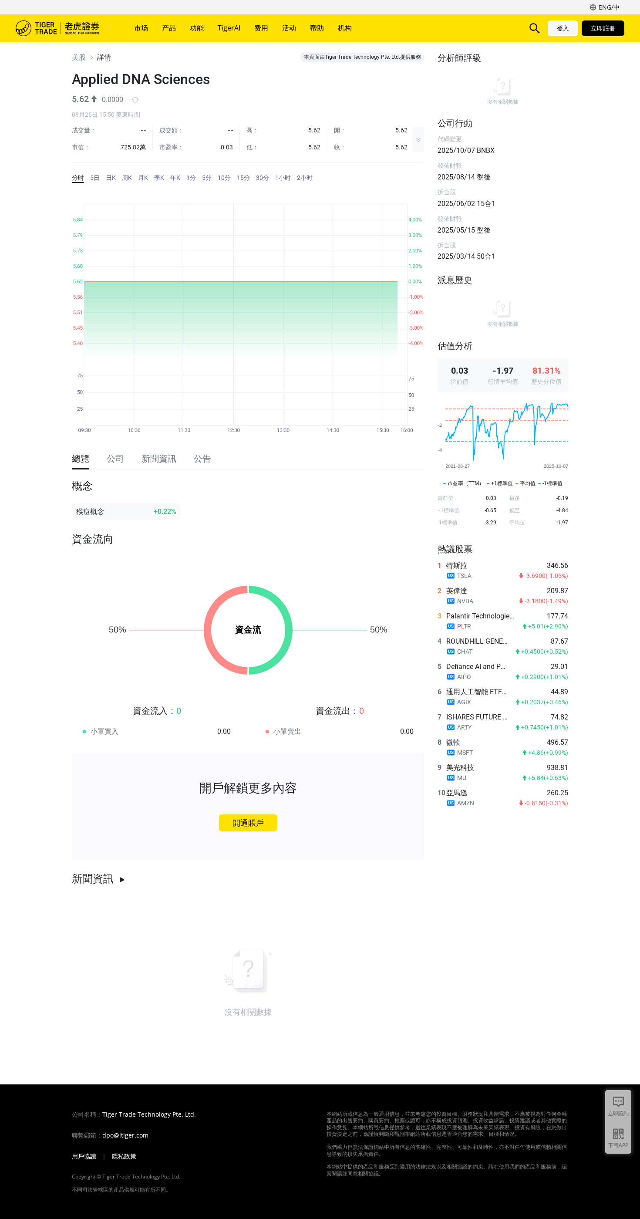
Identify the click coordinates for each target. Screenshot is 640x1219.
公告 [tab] (202, 458)
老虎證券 (63, 28)
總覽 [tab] (80, 458)
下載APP (618, 1145)
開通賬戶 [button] (248, 822)
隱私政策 (124, 1156)
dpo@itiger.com (125, 1135)
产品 (169, 28)
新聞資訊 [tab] (158, 458)
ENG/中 (609, 7)
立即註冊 (603, 28)
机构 (345, 28)
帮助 (317, 28)
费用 (261, 28)
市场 (141, 28)
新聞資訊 (93, 879)
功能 (197, 28)
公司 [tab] (115, 458)
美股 (79, 57)
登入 (563, 28)
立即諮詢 (618, 1113)
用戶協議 (84, 1156)
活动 (289, 28)
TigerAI (229, 28)
